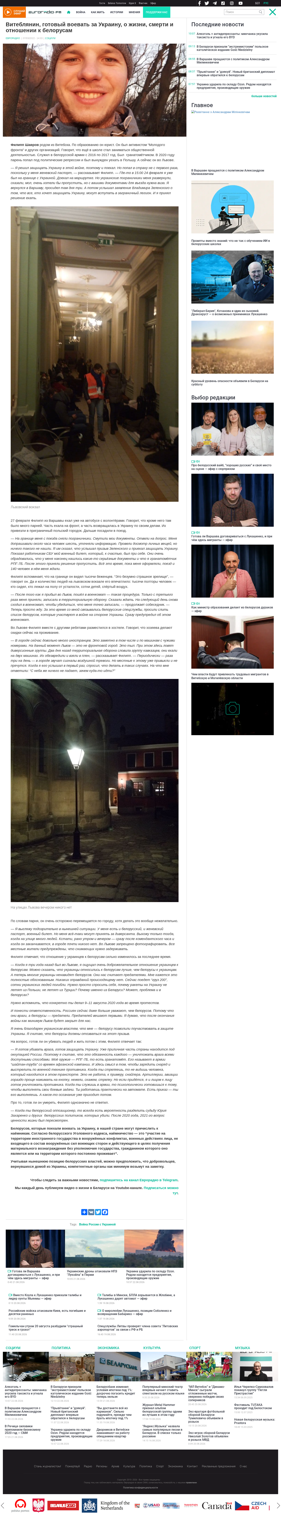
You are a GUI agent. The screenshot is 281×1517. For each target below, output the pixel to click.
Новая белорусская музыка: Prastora (254, 1421)
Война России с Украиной (97, 1224)
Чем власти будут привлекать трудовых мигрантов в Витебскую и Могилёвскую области (230, 676)
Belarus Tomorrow (117, 3)
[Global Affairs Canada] (182, 1506)
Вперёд (278, 1505)
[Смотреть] (9, 1271)
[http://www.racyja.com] (102, 1505)
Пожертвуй (72, 1466)
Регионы (101, 1466)
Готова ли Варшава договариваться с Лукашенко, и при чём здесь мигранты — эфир (34, 1274)
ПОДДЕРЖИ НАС (156, 12)
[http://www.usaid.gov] (116, 1505)
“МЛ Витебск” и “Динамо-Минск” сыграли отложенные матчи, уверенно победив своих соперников (206, 1393)
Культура (152, 1348)
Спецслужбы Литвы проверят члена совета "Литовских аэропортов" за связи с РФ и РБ (137, 1327)
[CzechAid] (215, 1505)
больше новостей (264, 96)
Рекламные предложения (219, 1466)
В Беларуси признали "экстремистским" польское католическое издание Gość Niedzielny (232, 48)
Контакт (192, 1466)
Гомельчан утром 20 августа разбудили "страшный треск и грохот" (46, 1327)
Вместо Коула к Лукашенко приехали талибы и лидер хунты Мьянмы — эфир (45, 1296)
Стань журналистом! (47, 1466)
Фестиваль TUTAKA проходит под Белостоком (253, 1406)
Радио (88, 1466)
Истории (116, 12)
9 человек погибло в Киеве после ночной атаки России (229, 739)
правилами (191, 1482)
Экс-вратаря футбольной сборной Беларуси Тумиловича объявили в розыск (206, 1416)
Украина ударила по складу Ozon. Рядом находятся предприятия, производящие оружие (150, 1274)
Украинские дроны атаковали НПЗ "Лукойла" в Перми (92, 1273)
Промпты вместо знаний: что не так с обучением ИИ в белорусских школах (230, 242)
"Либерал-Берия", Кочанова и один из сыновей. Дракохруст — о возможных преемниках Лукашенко (229, 312)
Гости (102, 3)
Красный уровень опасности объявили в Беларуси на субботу (229, 382)
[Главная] (45, 12)
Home (68, 12)
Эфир (153, 3)
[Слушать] (198, 461)
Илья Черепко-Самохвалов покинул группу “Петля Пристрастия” (253, 1390)
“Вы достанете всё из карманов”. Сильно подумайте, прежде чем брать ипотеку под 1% (114, 1413)
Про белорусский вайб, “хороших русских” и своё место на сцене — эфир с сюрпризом (231, 467)
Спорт (195, 1348)
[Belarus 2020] (28, 1505)
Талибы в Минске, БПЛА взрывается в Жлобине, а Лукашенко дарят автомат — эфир (136, 1296)
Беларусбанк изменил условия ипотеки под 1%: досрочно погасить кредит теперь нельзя (116, 1392)
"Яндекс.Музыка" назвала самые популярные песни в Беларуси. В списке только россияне (162, 1431)
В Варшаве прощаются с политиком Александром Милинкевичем (233, 60)
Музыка (242, 1348)
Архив (115, 1466)
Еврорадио (13, 38)
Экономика (108, 1348)
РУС (266, 3)
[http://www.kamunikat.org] (136, 1506)
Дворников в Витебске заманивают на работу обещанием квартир (113, 1433)
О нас (243, 1466)
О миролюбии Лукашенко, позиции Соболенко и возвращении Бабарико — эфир (134, 1312)
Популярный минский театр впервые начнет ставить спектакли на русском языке (163, 1390)
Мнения (134, 12)
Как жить (98, 12)
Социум (50, 38)
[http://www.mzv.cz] (156, 1505)
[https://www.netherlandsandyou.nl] (72, 1506)
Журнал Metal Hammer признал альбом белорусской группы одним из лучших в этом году (162, 1410)
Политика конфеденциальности (140, 1487)
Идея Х (132, 3)
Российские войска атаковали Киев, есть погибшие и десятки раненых (47, 1312)
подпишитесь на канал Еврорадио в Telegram (139, 1180)
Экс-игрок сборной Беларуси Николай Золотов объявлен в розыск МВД (209, 1436)
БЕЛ (257, 3)
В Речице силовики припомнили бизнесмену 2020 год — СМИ (23, 1429)
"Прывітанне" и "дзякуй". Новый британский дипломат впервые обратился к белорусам (236, 73)
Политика (61, 1348)
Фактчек (143, 3)
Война (80, 12)
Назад (2, 1505)
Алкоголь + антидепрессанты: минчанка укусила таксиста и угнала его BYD (232, 35)
